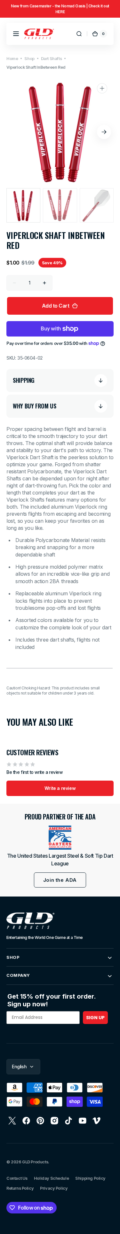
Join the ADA (60, 880)
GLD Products (35, 1162)
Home (12, 58)
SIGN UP (95, 1017)
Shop (29, 58)
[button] (16, 34)
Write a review (60, 788)
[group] (60, 9)
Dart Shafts (51, 58)
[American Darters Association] (60, 838)
